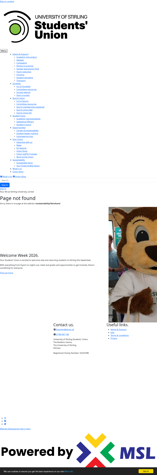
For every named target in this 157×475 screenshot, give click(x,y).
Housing (20, 74)
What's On (7, 176)
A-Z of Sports (22, 101)
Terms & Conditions (120, 335)
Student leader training (27, 133)
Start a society (23, 95)
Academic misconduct (26, 57)
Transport (21, 80)
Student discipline (24, 77)
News (19, 145)
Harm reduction (23, 71)
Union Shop (21, 151)
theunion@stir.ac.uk (65, 329)
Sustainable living (24, 163)
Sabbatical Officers (25, 121)
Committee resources (26, 89)
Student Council (23, 124)
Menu (3, 51)
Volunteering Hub (24, 136)
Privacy (114, 338)
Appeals (20, 60)
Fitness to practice (24, 66)
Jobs (112, 332)
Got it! (146, 471)
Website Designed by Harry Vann (15, 429)
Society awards (23, 92)
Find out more (6, 273)
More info (68, 471)
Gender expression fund (27, 69)
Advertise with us (24, 142)
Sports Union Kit (24, 113)
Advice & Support (119, 329)
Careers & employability (27, 130)
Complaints (21, 63)
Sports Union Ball (24, 110)
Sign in (3, 188)
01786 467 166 (62, 334)
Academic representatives (28, 118)
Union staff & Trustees (26, 154)
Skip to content (7, 1)
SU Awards (21, 148)
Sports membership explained (30, 107)
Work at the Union (24, 157)
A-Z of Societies (23, 86)
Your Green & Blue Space (27, 165)
